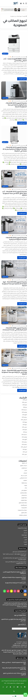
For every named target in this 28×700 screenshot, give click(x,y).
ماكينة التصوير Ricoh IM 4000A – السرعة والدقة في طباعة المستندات (14, 328)
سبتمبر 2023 (24, 444)
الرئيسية (24, 16)
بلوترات (25, 485)
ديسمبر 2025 (24, 410)
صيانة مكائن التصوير (23, 503)
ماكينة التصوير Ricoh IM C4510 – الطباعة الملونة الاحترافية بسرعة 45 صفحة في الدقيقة (15, 149)
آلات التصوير (24, 463)
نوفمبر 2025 (24, 412)
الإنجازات (25, 473)
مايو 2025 (25, 424)
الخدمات (25, 537)
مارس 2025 (24, 427)
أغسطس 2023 (24, 447)
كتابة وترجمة (24, 508)
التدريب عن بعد (24, 475)
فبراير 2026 (24, 405)
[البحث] (23, 4)
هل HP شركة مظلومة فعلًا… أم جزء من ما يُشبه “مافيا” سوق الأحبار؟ (14, 555)
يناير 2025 (25, 432)
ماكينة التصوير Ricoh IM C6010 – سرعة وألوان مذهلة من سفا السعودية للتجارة (16, 105)
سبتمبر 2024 (24, 442)
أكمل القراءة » (22, 79)
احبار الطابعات (24, 468)
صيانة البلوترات (24, 498)
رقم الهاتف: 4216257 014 (21, 642)
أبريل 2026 (25, 400)
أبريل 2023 (25, 452)
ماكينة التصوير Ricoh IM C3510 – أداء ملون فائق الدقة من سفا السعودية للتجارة (14, 193)
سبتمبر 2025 (24, 417)
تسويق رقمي (24, 490)
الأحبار (25, 470)
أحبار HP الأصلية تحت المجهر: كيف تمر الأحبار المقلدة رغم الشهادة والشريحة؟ (14, 558)
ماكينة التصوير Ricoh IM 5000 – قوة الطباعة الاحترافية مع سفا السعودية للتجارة (14, 283)
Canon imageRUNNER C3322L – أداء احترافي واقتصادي (15, 59)
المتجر (25, 540)
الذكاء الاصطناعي (23, 478)
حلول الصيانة (24, 535)
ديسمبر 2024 (24, 434)
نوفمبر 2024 (24, 437)
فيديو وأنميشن (24, 505)
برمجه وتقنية (24, 483)
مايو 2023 (25, 449)
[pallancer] (14, 9)
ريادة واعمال (24, 495)
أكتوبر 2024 (24, 439)
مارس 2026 (24, 402)
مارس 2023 (24, 454)
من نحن (25, 533)
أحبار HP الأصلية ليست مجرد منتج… (19, 552)
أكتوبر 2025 (24, 415)
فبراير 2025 (24, 429)
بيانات (26, 488)
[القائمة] (26, 4)
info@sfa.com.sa (16, 645)
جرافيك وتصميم (23, 493)
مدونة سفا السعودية (22, 510)
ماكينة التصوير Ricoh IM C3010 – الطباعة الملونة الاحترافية (16, 238)
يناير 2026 (25, 407)
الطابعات (25, 480)
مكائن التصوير (24, 513)
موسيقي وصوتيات (23, 515)
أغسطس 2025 (24, 420)
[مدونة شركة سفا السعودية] (15, 3)
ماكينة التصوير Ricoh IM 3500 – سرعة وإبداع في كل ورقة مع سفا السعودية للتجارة (14, 372)
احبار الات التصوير (23, 465)
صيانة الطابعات (24, 500)
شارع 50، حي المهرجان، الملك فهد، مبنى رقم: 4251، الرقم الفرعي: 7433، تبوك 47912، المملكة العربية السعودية (14, 651)
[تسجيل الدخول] (21, 4)
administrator (23, 57)
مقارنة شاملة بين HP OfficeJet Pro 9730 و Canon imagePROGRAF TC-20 (15, 562)
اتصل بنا (25, 542)
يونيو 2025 (24, 422)
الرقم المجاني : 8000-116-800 (21, 643)
